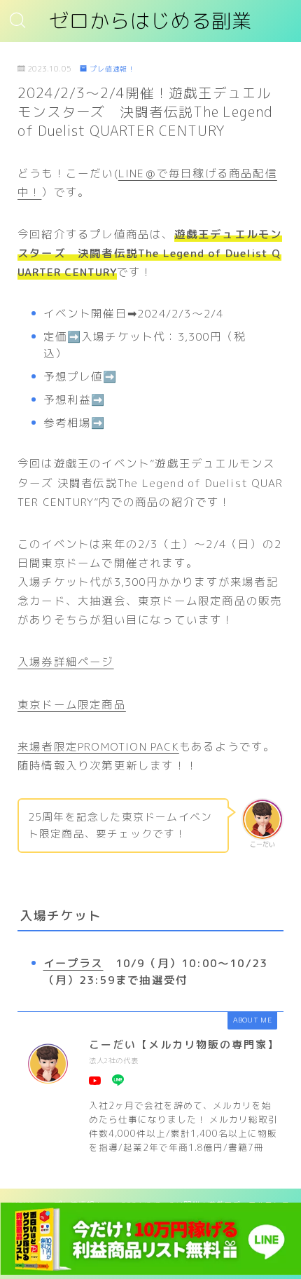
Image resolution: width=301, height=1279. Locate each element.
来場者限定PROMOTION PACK (98, 746)
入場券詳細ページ (66, 661)
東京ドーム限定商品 (72, 704)
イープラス (73, 963)
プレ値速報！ (112, 69)
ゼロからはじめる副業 (150, 21)
